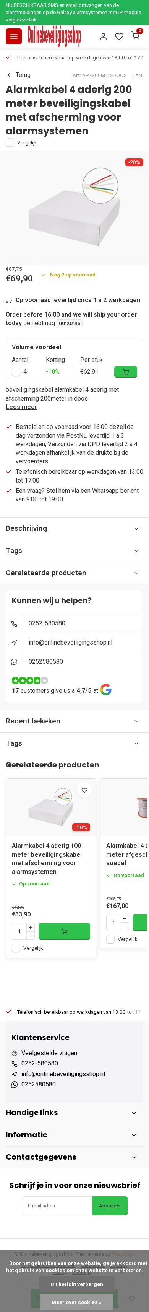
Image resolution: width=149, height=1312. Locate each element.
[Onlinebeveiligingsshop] (54, 36)
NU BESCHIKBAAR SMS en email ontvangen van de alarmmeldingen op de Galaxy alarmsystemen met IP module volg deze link (73, 12)
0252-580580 (47, 623)
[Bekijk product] (64, 931)
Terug (23, 75)
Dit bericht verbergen (77, 1284)
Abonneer (110, 1206)
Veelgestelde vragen (49, 1053)
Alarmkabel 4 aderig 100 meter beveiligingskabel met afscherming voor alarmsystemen (47, 858)
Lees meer (21, 407)
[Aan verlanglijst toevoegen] (84, 790)
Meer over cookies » (77, 1302)
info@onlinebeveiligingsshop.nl (70, 642)
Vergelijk (27, 142)
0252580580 (46, 661)
